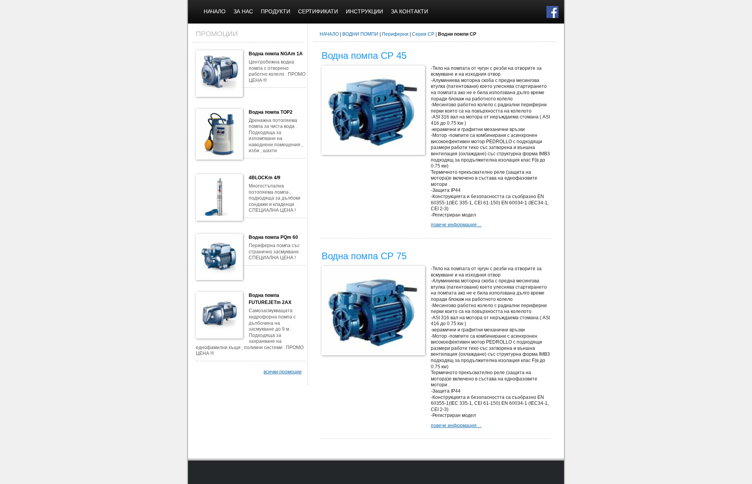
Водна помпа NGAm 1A (276, 53)
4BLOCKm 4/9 (264, 177)
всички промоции (283, 372)
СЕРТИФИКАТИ (318, 11)
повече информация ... (456, 224)
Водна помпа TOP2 (271, 112)
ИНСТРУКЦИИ (364, 11)
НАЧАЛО (215, 11)
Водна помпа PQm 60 (273, 237)
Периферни (395, 34)
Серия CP (423, 34)
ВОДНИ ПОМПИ (360, 34)
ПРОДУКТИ (275, 11)
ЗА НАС (243, 11)
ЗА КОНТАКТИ (409, 11)
